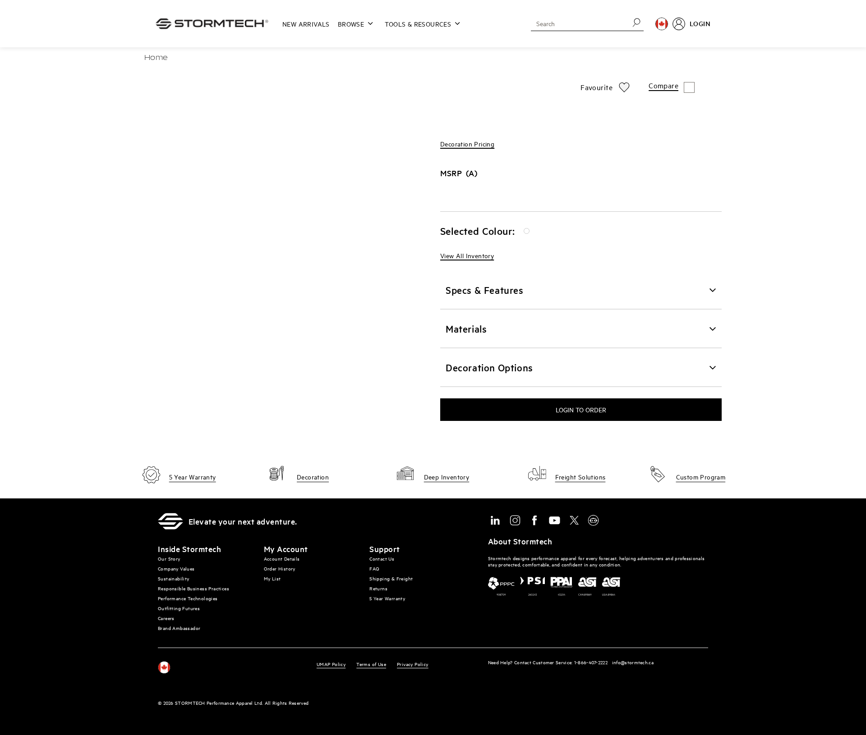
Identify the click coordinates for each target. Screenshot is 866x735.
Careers (166, 618)
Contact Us (381, 558)
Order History (279, 568)
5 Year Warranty (387, 598)
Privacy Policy (412, 664)
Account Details (282, 558)
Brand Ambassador (179, 628)
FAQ (374, 568)
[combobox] (577, 23)
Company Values (176, 568)
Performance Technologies (188, 598)
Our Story (169, 558)
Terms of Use (371, 664)
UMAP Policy (331, 664)
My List (272, 578)
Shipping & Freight (391, 578)
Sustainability (173, 578)
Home (156, 58)
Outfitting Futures (179, 608)
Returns (378, 588)
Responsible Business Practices (193, 588)
